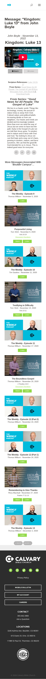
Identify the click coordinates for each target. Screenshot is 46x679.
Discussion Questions (23, 237)
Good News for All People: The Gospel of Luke (23, 88)
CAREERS (23, 602)
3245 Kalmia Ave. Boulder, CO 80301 (23, 631)
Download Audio (23, 94)
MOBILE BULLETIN (23, 587)
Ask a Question (23, 619)
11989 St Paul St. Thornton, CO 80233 (23, 641)
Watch (16, 71)
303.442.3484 (23, 616)
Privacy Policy (23, 577)
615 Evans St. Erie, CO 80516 (23, 635)
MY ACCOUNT (23, 595)
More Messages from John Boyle (24, 90)
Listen (32, 71)
